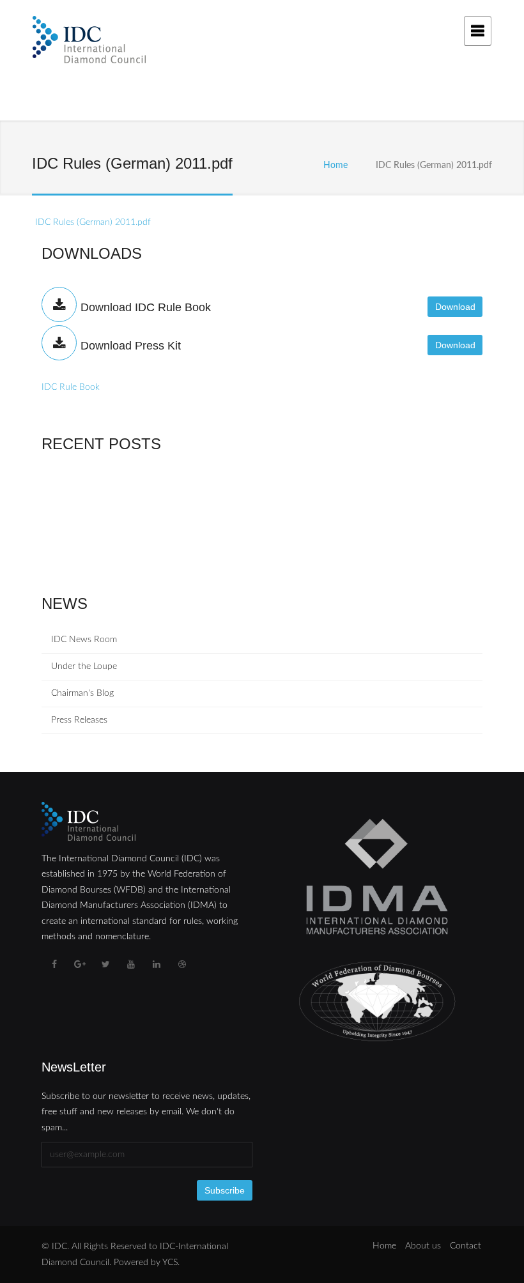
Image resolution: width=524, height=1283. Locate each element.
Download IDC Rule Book (146, 307)
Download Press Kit (131, 345)
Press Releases (79, 720)
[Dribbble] (182, 964)
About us (423, 1245)
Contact (465, 1245)
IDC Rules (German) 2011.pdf (93, 222)
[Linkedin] (156, 964)
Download (455, 307)
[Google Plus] (80, 964)
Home (335, 165)
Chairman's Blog (82, 693)
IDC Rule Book (71, 387)
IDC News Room (84, 639)
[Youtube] (131, 964)
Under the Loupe (84, 666)
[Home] (89, 42)
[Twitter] (105, 964)
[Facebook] (54, 964)
